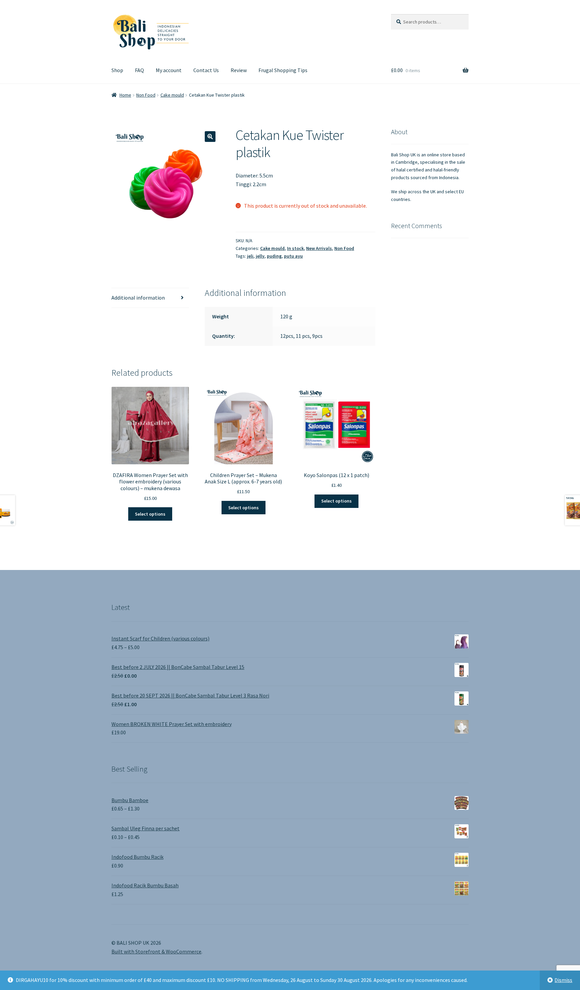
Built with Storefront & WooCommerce (156, 951)
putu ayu (293, 256)
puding (274, 256)
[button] (210, 136)
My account (169, 70)
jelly (260, 256)
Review (239, 70)
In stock (295, 248)
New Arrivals (319, 248)
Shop (117, 70)
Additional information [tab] (138, 297)
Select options (150, 514)
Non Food (145, 95)
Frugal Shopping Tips (282, 70)
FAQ (139, 70)
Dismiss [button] (563, 980)
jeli (250, 256)
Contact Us (206, 70)
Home (125, 95)
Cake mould (172, 95)
